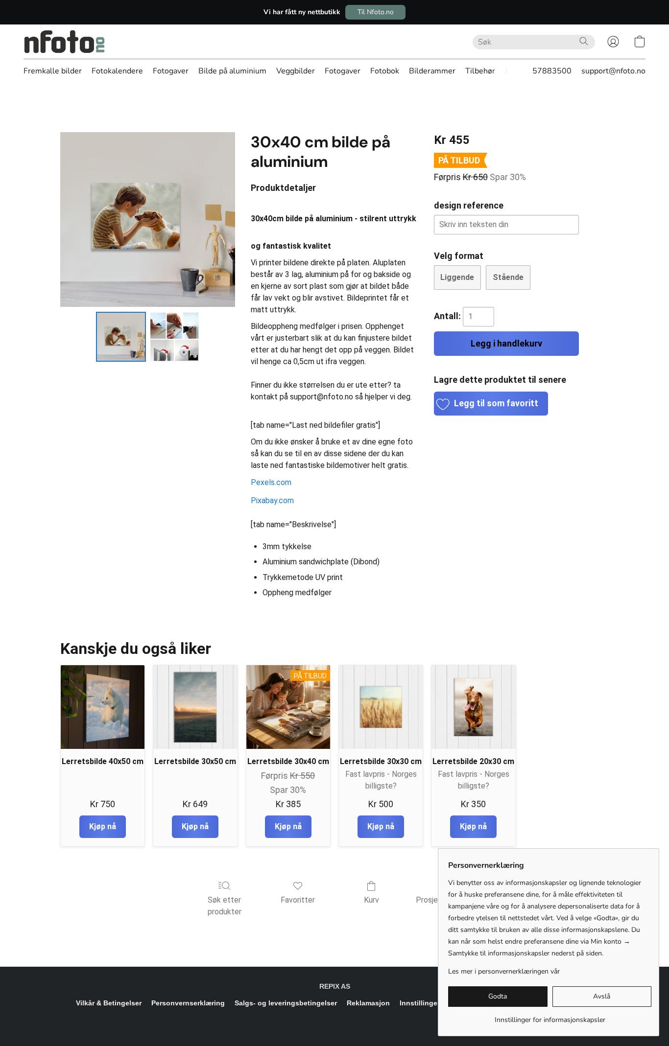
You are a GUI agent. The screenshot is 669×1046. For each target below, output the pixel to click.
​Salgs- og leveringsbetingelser (286, 1003)
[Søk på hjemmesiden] (583, 41)
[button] (375, 12)
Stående (508, 277)
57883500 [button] (552, 71)
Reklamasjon (368, 1003)
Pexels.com (271, 482)
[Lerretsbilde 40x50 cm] (102, 707)
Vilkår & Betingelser (109, 1003)
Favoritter (298, 900)
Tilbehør (480, 71)
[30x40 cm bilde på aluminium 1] (175, 337)
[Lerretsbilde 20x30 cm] (473, 707)
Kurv (371, 900)
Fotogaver (171, 71)
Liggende (457, 277)
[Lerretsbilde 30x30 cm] (381, 707)
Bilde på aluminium (232, 71)
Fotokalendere (117, 71)
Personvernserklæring (188, 1003)
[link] (549, 1016)
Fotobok (384, 71)
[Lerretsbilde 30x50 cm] (195, 707)
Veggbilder (295, 71)
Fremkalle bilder (53, 71)
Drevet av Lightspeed (334, 1019)
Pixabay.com (272, 500)
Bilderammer (432, 71)
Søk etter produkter (224, 905)
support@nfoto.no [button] (613, 71)
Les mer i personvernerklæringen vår (504, 971)
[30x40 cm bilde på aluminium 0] (121, 337)
